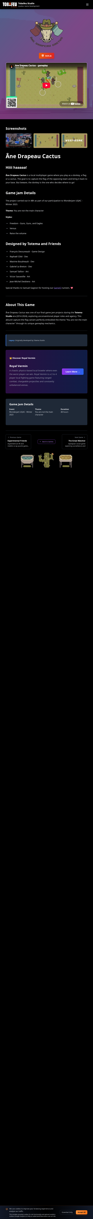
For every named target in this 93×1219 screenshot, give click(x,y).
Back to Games (47, 442)
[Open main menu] (87, 4)
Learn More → (73, 371)
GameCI (57, 287)
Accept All (82, 1212)
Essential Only (67, 1212)
